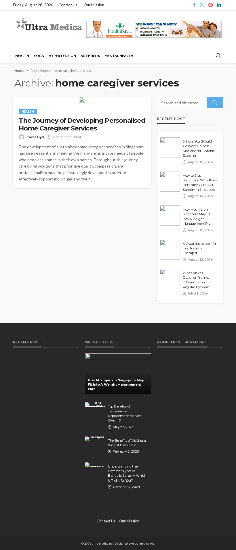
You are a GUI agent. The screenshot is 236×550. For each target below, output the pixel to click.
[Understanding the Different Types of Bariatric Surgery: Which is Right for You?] (95, 464)
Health (22, 55)
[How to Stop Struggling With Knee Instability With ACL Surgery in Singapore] (170, 182)
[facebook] (194, 5)
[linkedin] (219, 5)
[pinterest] (210, 5)
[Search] (218, 55)
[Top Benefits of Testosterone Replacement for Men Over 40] (95, 404)
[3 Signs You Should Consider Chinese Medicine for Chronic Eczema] (170, 147)
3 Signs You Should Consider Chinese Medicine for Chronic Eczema (199, 148)
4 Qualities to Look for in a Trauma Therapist (199, 248)
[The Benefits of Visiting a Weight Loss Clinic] (95, 438)
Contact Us (67, 5)
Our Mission (94, 5)
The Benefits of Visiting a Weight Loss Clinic (127, 443)
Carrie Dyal (35, 137)
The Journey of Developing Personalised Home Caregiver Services (82, 124)
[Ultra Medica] (49, 24)
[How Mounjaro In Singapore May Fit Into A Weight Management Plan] (170, 215)
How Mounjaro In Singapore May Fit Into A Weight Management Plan (198, 216)
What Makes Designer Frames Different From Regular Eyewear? (197, 280)
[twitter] (202, 5)
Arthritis (90, 55)
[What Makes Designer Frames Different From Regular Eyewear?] (170, 279)
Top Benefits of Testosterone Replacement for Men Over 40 (125, 413)
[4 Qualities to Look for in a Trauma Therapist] (170, 250)
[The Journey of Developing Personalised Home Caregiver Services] (82, 100)
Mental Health (118, 55)
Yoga (39, 55)
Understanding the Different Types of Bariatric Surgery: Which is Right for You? (127, 473)
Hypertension (62, 55)
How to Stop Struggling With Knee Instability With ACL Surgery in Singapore (200, 183)
